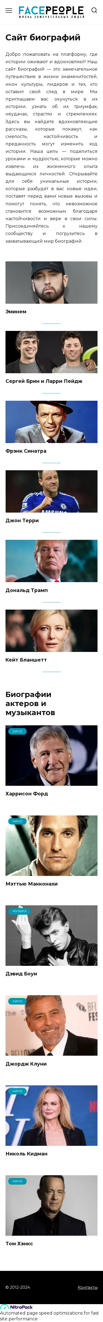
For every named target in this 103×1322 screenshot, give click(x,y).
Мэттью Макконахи (31, 884)
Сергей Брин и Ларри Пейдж (43, 381)
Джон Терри (22, 520)
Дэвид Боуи (21, 974)
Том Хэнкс (19, 1243)
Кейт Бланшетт (26, 660)
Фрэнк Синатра (25, 451)
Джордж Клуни (26, 1063)
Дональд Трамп (26, 590)
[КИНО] (51, 782)
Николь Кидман (26, 1154)
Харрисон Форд (26, 793)
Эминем (15, 311)
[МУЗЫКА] (51, 962)
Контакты (88, 1287)
